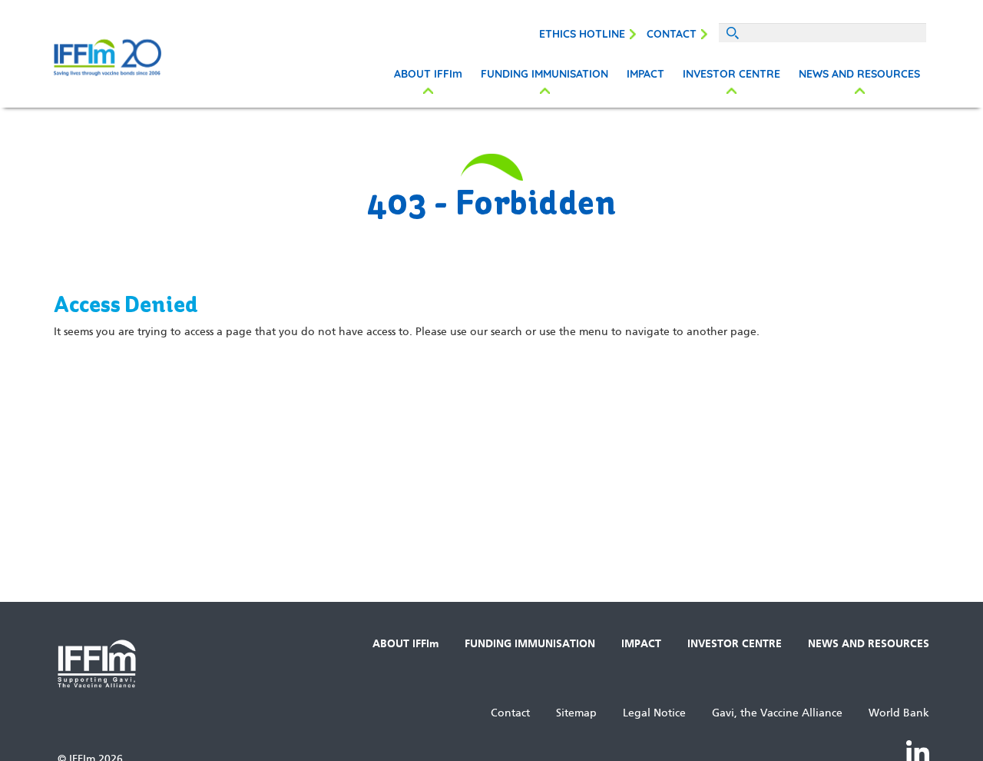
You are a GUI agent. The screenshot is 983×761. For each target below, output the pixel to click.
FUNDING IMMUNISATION (544, 74)
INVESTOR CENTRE (731, 74)
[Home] (491, 57)
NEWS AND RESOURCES (859, 74)
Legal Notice (654, 712)
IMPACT (645, 74)
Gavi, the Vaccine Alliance (777, 712)
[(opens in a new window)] (917, 751)
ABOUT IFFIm (428, 74)
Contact (672, 34)
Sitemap (576, 712)
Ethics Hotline (582, 34)
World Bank (899, 712)
